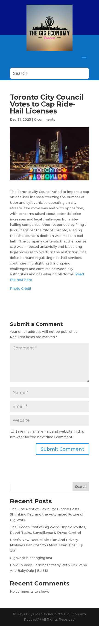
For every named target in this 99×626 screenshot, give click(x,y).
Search (81, 486)
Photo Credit (20, 288)
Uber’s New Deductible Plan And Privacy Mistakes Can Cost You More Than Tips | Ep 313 (46, 545)
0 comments (44, 119)
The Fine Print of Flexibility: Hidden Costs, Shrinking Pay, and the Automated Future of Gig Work (46, 514)
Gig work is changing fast (31, 558)
